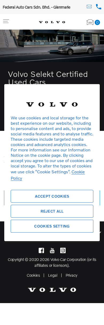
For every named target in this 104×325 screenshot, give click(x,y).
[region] (52, 162)
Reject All (52, 211)
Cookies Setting (52, 226)
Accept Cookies (52, 196)
